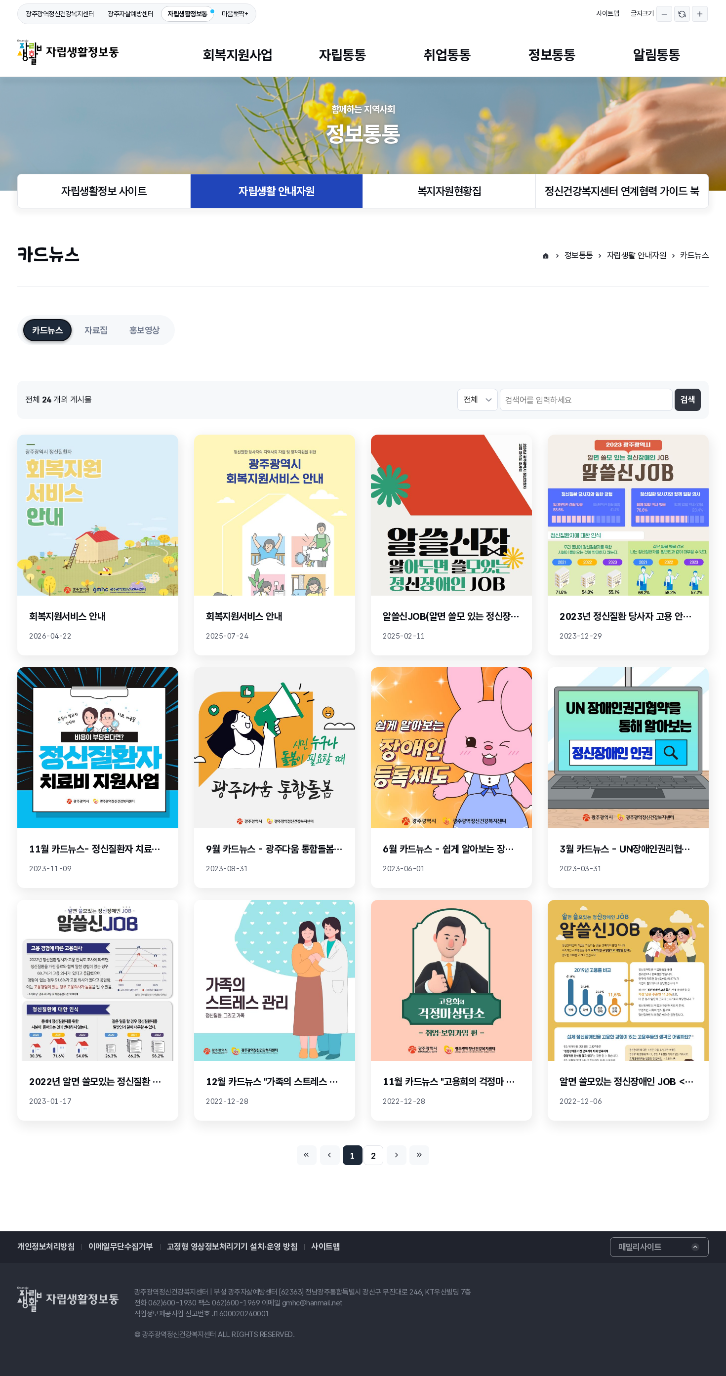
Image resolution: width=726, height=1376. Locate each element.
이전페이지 (330, 1155)
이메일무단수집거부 (120, 1247)
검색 (688, 400)
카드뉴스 (694, 255)
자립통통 (342, 54)
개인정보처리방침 (46, 1247)
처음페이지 (307, 1155)
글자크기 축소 (664, 14)
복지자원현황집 (449, 191)
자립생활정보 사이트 (103, 191)
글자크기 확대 (700, 14)
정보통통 (551, 54)
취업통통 (447, 54)
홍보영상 (144, 330)
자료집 (96, 330)
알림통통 (656, 54)
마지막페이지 (419, 1155)
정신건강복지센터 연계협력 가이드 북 (622, 191)
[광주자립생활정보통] (68, 52)
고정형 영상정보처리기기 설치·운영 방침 (232, 1247)
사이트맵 (607, 13)
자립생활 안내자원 (277, 191)
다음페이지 (396, 1155)
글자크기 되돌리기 (682, 14)
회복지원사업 (238, 54)
